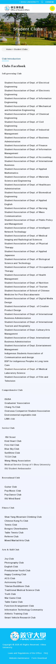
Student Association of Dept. (20, 369)
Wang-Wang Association (18, 461)
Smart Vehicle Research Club (20, 618)
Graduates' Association (17, 403)
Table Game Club (14, 602)
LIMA (7, 419)
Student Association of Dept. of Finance (26, 145)
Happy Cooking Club (15, 574)
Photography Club (14, 563)
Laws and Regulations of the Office (25, 653)
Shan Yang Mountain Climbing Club (23, 517)
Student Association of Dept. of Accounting (28, 157)
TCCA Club (10, 457)
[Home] (28, 636)
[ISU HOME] (17, 8)
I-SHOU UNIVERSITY (29, 2)
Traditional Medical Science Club (22, 590)
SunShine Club (12, 453)
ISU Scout (10, 437)
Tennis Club (11, 525)
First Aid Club (12, 445)
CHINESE (49, 2)
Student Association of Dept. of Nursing (26, 208)
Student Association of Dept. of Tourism (26, 287)
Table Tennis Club (14, 533)
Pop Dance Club (13, 495)
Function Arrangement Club (19, 606)
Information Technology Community (24, 610)
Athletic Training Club (16, 614)
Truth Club (10, 594)
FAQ (46, 653)
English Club (11, 567)
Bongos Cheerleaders (16, 529)
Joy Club (9, 559)
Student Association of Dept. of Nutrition (26, 283)
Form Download (39, 658)
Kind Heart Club (13, 441)
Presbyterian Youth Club (17, 570)
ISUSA (8, 399)
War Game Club (13, 598)
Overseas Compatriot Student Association (27, 411)
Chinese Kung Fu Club (16, 521)
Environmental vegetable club (20, 415)
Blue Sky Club (12, 449)
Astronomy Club (13, 582)
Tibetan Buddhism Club (17, 586)
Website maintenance (19, 658)
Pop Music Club (13, 491)
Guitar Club (11, 487)
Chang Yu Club (12, 407)
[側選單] (52, 8)
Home (9, 49)
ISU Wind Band (12, 499)
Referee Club (11, 536)
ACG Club (10, 578)
